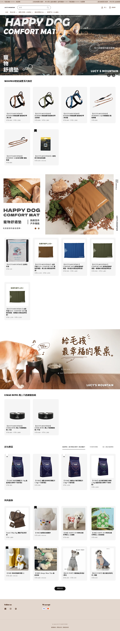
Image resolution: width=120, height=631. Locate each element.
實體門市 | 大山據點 (53, 12)
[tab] (59, 73)
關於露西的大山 (39, 12)
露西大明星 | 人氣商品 (25, 12)
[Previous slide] (109, 75)
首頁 (6, 12)
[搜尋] (48, 7)
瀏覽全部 (60, 588)
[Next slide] (113, 75)
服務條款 (53, 627)
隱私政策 (59, 627)
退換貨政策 (66, 627)
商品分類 (12, 12)
